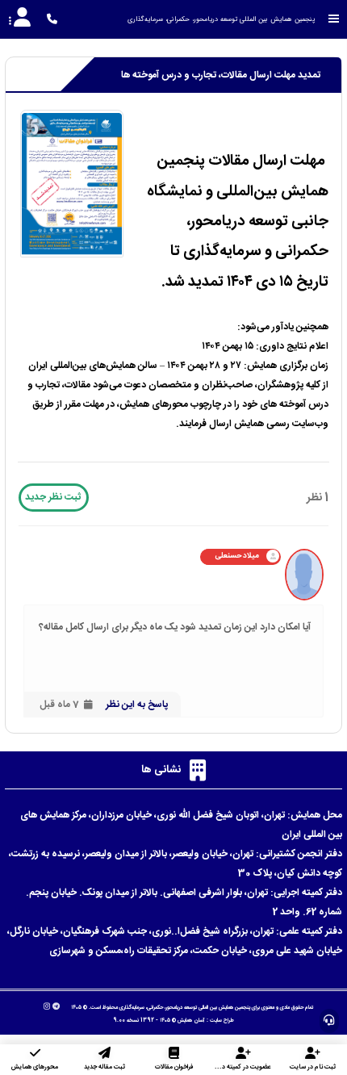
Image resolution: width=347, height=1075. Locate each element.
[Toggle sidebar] (334, 19)
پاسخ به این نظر (137, 704)
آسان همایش (191, 1020)
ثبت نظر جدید (53, 497)
